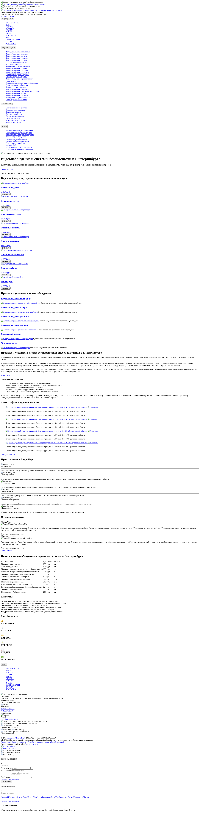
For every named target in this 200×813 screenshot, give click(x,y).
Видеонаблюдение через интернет (19, 79)
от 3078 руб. (6, 286)
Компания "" (15, 738)
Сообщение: (6, 777)
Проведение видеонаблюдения (18, 98)
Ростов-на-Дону (48, 797)
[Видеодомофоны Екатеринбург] (14, 264)
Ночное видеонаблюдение (16, 87)
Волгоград (63, 797)
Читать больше (7, 550)
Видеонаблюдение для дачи (16, 56)
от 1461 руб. (6, 273)
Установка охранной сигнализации (19, 149)
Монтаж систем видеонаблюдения (19, 131)
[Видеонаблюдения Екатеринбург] (15, 183)
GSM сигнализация (13, 122)
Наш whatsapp (11, 746)
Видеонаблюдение (8, 48)
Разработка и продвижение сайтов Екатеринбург (47, 742)
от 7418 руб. (6, 232)
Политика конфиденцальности (10, 779)
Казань (30, 797)
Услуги (4, 126)
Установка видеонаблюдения (17, 143)
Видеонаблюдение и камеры (17, 54)
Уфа (57, 797)
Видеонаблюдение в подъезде (17, 73)
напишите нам (32, 744)
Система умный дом (14, 114)
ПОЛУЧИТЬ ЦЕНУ (9, 169)
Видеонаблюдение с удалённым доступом (22, 91)
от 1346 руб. (6, 192)
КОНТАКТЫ (11, 35)
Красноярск (78, 797)
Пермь (70, 797)
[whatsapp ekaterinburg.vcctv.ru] (3, 746)
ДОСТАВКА (11, 44)
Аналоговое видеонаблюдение (18, 66)
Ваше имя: (5, 768)
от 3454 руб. (6, 219)
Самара (19, 797)
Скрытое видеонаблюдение (16, 77)
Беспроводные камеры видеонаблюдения (22, 83)
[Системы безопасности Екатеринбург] (17, 250)
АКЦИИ (9, 31)
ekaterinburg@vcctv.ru (9, 719)
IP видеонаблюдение (14, 64)
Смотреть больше (8, 455)
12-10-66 (7, 16)
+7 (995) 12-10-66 (7, 709)
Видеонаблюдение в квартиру (17, 58)
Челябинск (37, 797)
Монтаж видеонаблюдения (16, 139)
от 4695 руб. (6, 246)
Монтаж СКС (11, 145)
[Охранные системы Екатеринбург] (15, 223)
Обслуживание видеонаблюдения (19, 133)
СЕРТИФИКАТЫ (13, 39)
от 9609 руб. (6, 205)
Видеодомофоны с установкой (18, 52)
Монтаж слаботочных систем (17, 141)
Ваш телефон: (6, 771)
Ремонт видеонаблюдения (16, 137)
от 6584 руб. (6, 259)
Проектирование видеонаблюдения (20, 135)
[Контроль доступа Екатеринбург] (14, 196)
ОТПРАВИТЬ (6, 781)
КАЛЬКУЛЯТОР (12, 23)
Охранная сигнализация (15, 110)
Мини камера (11, 81)
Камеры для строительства (16, 100)
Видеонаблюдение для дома (17, 60)
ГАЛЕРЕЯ (10, 29)
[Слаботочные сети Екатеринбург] (15, 237)
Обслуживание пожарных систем (19, 147)
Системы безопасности (15, 116)
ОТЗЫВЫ (10, 33)
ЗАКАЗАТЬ (6, 194)
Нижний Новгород (8, 797)
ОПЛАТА (9, 42)
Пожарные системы (13, 112)
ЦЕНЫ (8, 25)
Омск (25, 797)
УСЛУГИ (9, 27)
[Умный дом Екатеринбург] (12, 277)
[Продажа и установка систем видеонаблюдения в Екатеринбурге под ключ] (31, 10)
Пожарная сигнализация (15, 120)
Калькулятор (11, 748)
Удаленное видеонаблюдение (17, 85)
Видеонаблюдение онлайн (16, 93)
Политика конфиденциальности (13, 742)
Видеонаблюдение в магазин (17, 70)
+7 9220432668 (7, 711)
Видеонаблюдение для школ (17, 95)
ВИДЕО (9, 37)
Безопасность (7, 104)
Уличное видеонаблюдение (16, 62)
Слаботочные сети (13, 118)
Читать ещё (5, 375)
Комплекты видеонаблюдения (17, 75)
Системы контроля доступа (16, 108)
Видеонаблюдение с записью (17, 89)
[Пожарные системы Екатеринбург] (15, 210)
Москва (86, 797)
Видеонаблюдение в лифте (16, 68)
